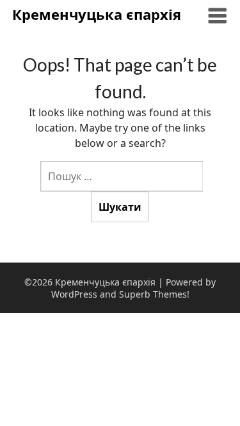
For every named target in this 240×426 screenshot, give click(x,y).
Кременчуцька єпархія (96, 14)
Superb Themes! (154, 294)
